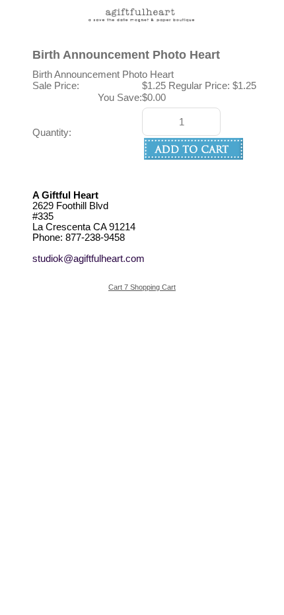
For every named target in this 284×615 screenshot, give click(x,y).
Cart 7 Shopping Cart (142, 287)
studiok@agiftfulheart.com (88, 258)
